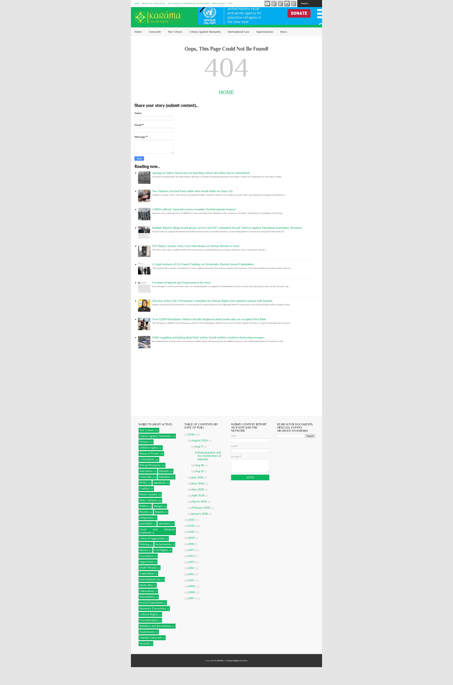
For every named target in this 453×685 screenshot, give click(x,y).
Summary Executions (152, 608)
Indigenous (146, 517)
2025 (191, 519)
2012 (191, 568)
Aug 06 (200, 465)
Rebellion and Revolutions (155, 626)
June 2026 (198, 483)
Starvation (145, 471)
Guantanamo (147, 632)
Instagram (287, 3)
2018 (191, 544)
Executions (146, 556)
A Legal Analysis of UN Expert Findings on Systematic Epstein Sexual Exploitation (203, 264)
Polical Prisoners (149, 465)
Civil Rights (161, 550)
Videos (267, 3)
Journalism (146, 523)
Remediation (147, 596)
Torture (143, 442)
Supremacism (264, 31)
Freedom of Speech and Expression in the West (181, 282)
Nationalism (146, 591)
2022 (191, 537)
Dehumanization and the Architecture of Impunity (208, 456)
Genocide (155, 31)
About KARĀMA (218, 3)
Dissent (164, 471)
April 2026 (198, 495)
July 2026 (198, 477)
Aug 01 (199, 471)
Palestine (164, 477)
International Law (238, 31)
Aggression (146, 561)
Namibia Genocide (150, 637)
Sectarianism (163, 544)
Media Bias (146, 585)
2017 (191, 550)
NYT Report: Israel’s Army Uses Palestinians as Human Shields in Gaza (195, 246)
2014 (191, 556)
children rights (148, 447)
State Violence (148, 500)
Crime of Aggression (152, 538)
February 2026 (201, 507)
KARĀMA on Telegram (293, 3)
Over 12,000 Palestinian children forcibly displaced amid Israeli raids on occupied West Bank (209, 319)
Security (144, 643)
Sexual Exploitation (151, 602)
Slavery (143, 550)
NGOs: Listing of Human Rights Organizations (189, 3)
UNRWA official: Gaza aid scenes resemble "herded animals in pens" (194, 209)
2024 (191, 525)
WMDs (143, 506)
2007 (191, 598)
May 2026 (198, 489)
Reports (159, 512)
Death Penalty (148, 567)
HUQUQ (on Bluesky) (274, 3)
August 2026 (200, 440)
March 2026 (200, 501)
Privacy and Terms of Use (153, 3)
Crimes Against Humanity (205, 31)
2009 (191, 586)
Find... (230, 3)
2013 (191, 562)
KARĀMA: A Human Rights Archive (231, 660)
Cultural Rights (148, 614)
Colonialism (146, 459)
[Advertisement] (226, 382)
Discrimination (148, 620)
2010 (191, 580)
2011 (191, 574)
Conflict (144, 488)
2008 (191, 592)
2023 (191, 531)
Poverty (144, 512)
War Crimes (175, 31)
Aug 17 (199, 446)
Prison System (148, 494)
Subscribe (280, 3)
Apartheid (159, 482)
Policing (144, 544)
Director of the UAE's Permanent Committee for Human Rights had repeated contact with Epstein (212, 301)
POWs (143, 482)
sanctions (164, 523)
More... (284, 31)
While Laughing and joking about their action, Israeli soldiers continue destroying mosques (208, 337)
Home (136, 3)
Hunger (158, 506)
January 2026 (200, 513)
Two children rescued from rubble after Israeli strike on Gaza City (192, 191)
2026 (191, 434)
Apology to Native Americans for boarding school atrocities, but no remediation (201, 173)
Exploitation (146, 573)
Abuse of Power (149, 453)
